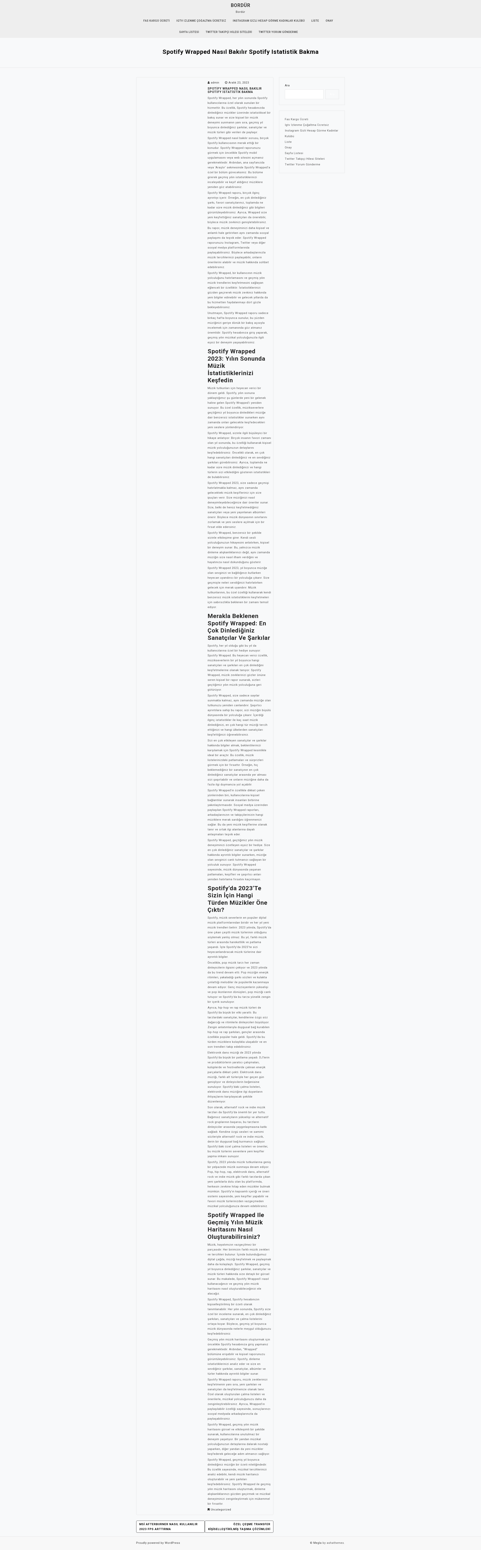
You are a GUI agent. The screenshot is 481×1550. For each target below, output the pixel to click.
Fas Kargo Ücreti (156, 20)
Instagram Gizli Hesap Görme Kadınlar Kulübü (269, 20)
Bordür (240, 5)
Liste (315, 20)
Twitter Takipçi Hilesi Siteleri (229, 31)
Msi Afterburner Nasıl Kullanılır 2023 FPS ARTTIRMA (168, 1527)
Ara (287, 85)
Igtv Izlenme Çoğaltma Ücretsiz (201, 20)
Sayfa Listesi (189, 31)
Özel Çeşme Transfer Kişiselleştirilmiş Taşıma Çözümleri (239, 1527)
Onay (329, 20)
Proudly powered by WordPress (158, 1543)
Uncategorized (221, 1509)
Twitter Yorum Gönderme (278, 31)
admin (215, 82)
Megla (317, 1543)
